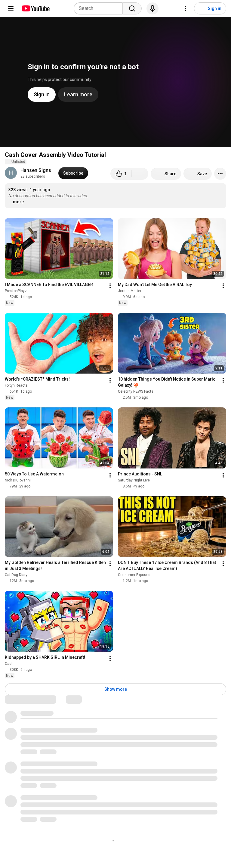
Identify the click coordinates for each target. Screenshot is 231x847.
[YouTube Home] (35, 8)
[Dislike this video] (139, 174)
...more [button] (16, 201)
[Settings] (185, 8)
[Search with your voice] (152, 8)
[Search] (132, 8)
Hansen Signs (35, 170)
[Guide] (10, 8)
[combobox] (100, 8)
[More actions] (220, 174)
